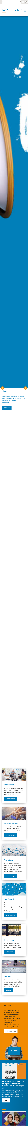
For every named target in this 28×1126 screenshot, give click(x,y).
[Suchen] (20, 2)
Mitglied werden (10, 835)
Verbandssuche (10, 915)
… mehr (6, 1100)
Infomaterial (9, 952)
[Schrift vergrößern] (23, 2)
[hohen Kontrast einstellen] (26, 2)
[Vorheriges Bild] (25, 388)
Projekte (8, 990)
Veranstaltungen (10, 876)
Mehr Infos (7, 408)
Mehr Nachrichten (11, 1031)
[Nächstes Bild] (2, 388)
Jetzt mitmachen (10, 798)
